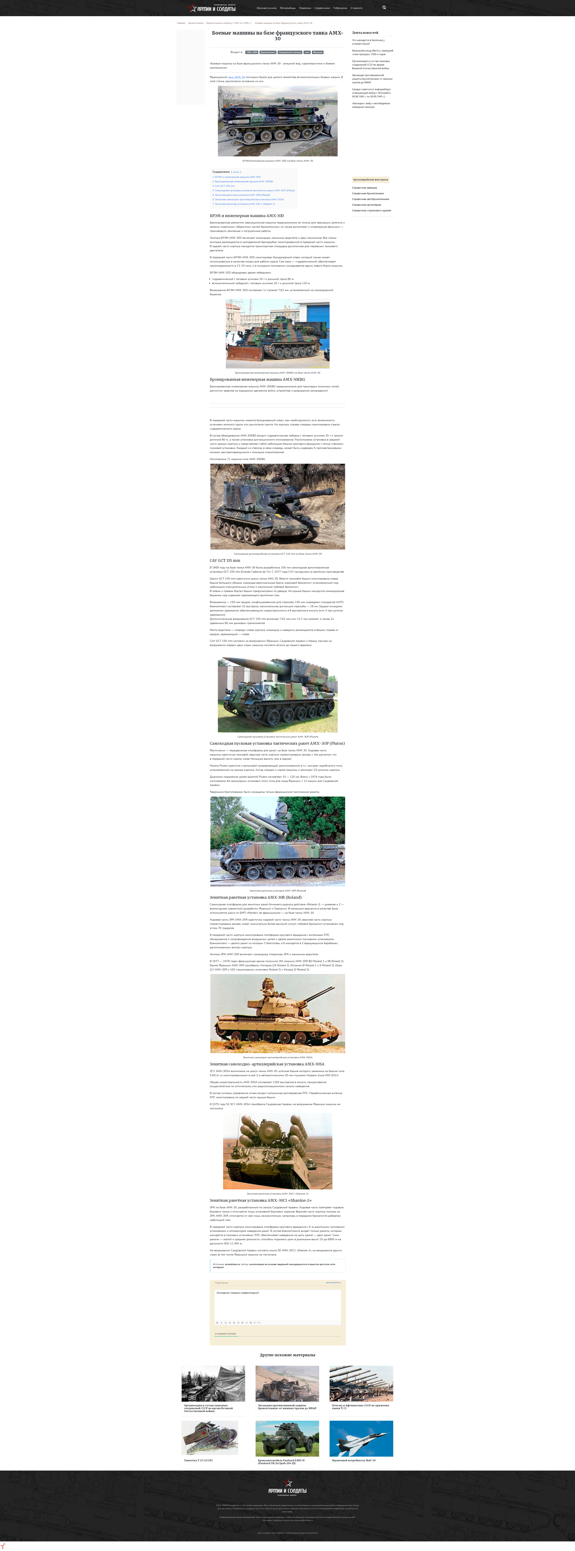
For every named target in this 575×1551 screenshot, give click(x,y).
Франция (317, 52)
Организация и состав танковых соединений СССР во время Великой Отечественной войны (371, 64)
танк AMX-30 (236, 77)
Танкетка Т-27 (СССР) (198, 1460)
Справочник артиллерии (366, 204)
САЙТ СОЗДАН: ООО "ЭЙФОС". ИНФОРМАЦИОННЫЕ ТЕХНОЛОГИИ (287, 1533)
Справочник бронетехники (368, 193)
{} (255, 1322)
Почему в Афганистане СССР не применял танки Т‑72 (360, 1407)
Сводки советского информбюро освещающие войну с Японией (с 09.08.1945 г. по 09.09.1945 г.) (371, 93)
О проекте (356, 8)
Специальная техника (290, 52)
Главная (181, 23)
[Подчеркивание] (226, 1323)
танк (307, 52)
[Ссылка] (251, 1323)
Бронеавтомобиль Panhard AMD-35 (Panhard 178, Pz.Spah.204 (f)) (281, 1462)
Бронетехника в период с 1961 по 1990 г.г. (229, 23)
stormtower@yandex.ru (302, 1520)
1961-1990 (252, 52)
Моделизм (305, 8)
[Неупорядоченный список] (238, 1323)
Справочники (322, 8)
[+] (259, 1322)
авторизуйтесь (333, 1282)
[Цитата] (242, 1323)
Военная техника (266, 8)
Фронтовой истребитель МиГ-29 (354, 1460)
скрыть (236, 171)
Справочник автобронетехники (370, 199)
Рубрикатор (340, 8)
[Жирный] (217, 1323)
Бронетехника (195, 23)
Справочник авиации (364, 187)
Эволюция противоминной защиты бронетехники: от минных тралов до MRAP (372, 79)
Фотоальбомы (288, 8)
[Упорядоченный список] (234, 1323)
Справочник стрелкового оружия (371, 210)
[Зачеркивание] (230, 1323)
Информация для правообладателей (237, 1517)
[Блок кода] (247, 1323)
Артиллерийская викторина (370, 179)
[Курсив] (221, 1323)
